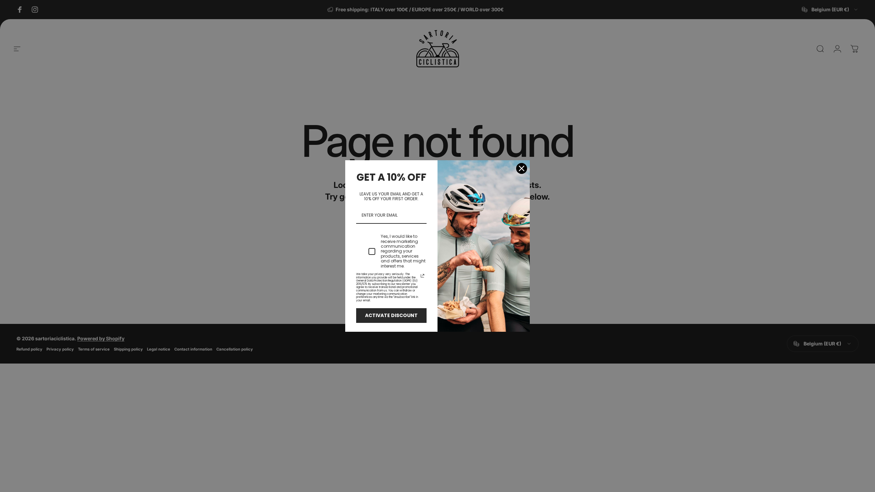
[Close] (521, 168)
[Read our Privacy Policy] (422, 276)
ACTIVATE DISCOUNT (391, 315)
